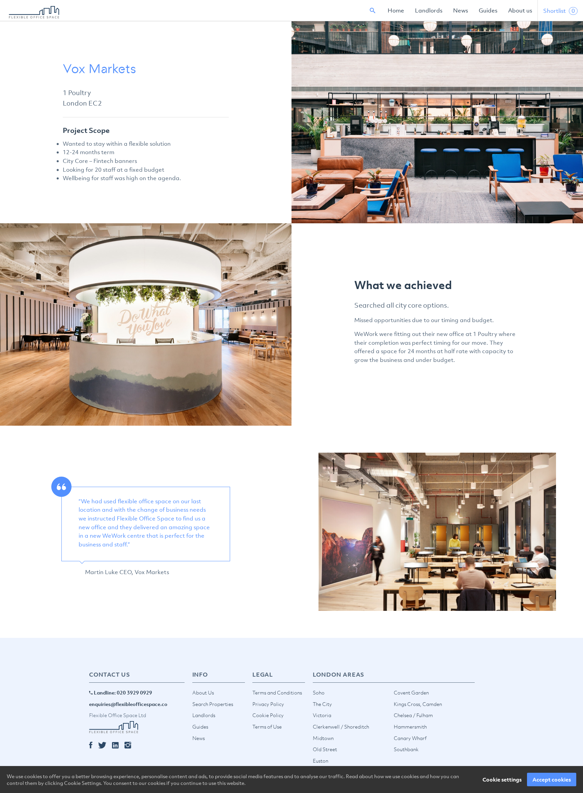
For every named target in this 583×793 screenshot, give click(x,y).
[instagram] (130, 745)
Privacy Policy (268, 704)
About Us (203, 692)
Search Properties (212, 704)
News (460, 10)
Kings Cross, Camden (418, 704)
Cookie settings (502, 779)
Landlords (428, 10)
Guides (488, 10)
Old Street (325, 749)
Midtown (323, 738)
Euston (320, 760)
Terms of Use (267, 726)
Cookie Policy (268, 715)
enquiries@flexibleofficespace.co (128, 704)
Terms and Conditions (277, 692)
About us (520, 10)
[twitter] (105, 745)
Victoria (322, 715)
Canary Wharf (410, 738)
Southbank (406, 749)
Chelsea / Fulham (413, 715)
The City (322, 704)
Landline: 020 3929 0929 (122, 692)
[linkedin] (118, 745)
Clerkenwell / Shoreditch (341, 726)
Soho (319, 692)
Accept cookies (551, 779)
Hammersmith (410, 726)
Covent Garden (411, 692)
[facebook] (93, 745)
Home (396, 10)
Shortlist (559, 11)
